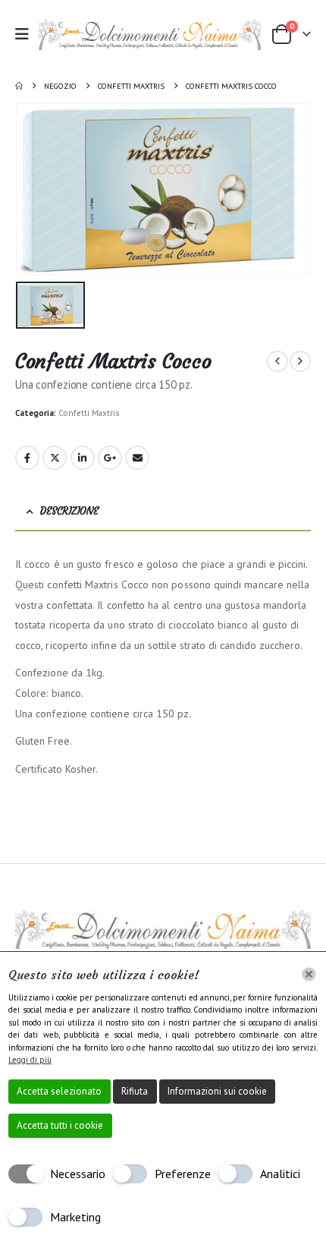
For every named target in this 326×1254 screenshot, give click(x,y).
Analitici (280, 1173)
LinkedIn (83, 458)
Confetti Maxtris (88, 413)
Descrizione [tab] (69, 511)
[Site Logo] (150, 34)
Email (137, 458)
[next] (300, 361)
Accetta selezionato (59, 1091)
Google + (110, 458)
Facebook (27, 458)
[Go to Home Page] (19, 85)
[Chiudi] (309, 974)
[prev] (277, 361)
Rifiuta (134, 1091)
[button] (27, 34)
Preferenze (183, 1173)
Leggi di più (30, 1059)
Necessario (77, 1173)
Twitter (54, 458)
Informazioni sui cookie (217, 1091)
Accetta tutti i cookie (60, 1125)
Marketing (75, 1216)
